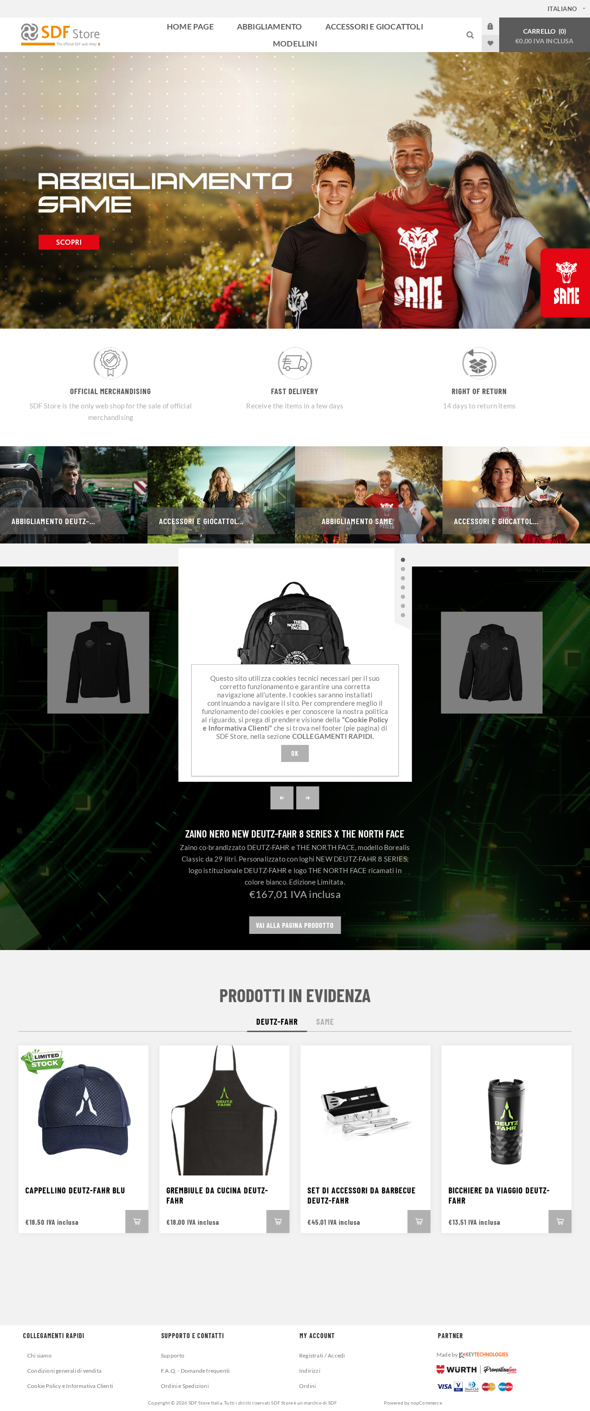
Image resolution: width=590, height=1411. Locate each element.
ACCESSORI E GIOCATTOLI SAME (504, 521)
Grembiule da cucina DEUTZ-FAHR (217, 1195)
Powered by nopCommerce (413, 1402)
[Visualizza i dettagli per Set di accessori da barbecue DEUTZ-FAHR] (366, 1110)
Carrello (544, 36)
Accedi (497, 26)
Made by (448, 1354)
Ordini (307, 1385)
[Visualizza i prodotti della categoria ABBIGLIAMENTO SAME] (368, 494)
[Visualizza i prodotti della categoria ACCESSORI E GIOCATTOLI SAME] (516, 494)
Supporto (173, 1355)
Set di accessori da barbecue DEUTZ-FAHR (361, 1195)
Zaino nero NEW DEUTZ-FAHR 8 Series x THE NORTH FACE (294, 833)
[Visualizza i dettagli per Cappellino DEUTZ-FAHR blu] (83, 1110)
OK (295, 753)
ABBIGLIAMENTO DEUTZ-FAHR (59, 521)
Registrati (311, 1355)
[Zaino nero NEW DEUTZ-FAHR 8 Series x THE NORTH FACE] (403, 559)
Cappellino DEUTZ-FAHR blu (75, 1190)
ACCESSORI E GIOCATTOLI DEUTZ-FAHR (213, 521)
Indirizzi (309, 1370)
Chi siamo (39, 1355)
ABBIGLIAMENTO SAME (357, 521)
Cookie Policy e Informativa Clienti (70, 1385)
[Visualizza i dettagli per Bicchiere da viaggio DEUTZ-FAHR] (507, 1110)
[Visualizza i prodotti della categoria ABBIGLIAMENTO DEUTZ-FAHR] (74, 494)
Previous (282, 797)
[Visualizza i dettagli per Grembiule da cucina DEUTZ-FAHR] (224, 1110)
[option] (295, 190)
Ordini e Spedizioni (185, 1385)
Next (307, 797)
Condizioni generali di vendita (64, 1370)
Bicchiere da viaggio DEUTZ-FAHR (499, 1195)
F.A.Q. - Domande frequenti (195, 1370)
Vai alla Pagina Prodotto (295, 925)
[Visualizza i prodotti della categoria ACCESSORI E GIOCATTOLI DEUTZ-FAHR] (221, 494)
